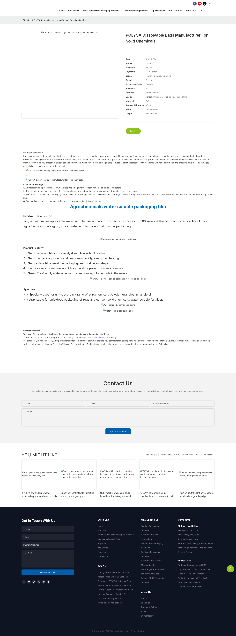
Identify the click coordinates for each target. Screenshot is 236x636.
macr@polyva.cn (192, 582)
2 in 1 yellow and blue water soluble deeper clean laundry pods (39, 495)
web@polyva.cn (191, 534)
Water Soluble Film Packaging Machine (197, 455)
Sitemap (125, 631)
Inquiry (133, 131)
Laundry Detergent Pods (170, 455)
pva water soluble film (98, 337)
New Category (151, 455)
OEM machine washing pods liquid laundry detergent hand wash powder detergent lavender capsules (117, 495)
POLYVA (25, 20)
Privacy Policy (137, 631)
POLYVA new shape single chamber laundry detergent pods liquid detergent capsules (157, 495)
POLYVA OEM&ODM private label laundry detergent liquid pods (196, 495)
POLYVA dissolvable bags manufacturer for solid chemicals (59, 20)
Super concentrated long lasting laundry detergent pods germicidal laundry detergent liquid (77, 495)
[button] (195, 10)
